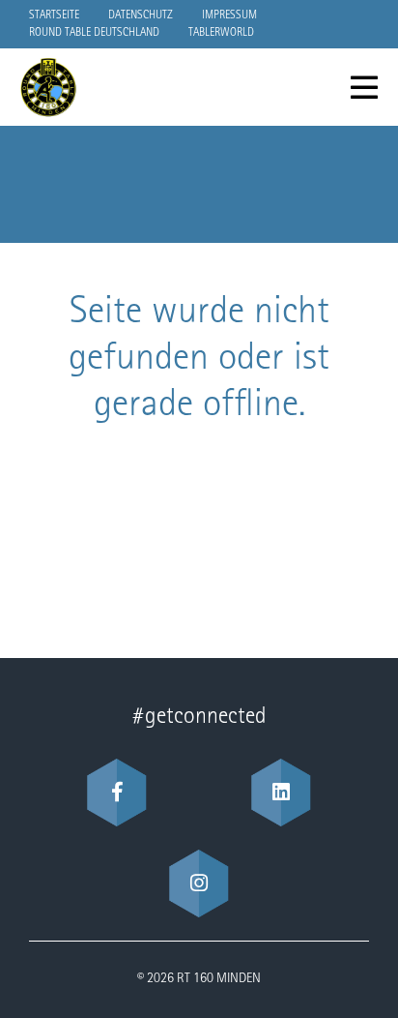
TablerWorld (221, 33)
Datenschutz (140, 15)
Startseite (54, 15)
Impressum (229, 15)
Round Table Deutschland (94, 33)
